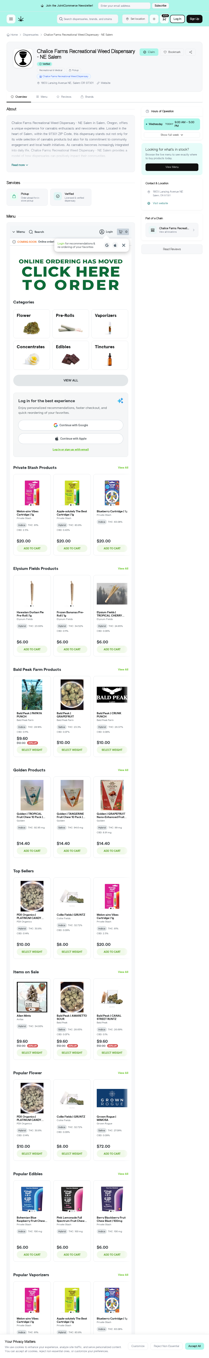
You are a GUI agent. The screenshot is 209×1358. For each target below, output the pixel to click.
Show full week (170, 134)
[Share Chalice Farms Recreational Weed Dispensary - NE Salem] (191, 52)
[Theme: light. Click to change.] (154, 18)
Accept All (194, 1346)
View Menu (172, 167)
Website (105, 82)
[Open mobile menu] (11, 18)
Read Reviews (172, 249)
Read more (18, 164)
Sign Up (194, 18)
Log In (177, 18)
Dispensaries (31, 34)
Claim (151, 52)
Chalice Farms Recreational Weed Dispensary (65, 76)
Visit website (160, 203)
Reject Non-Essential (166, 1346)
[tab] (19, 97)
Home (14, 34)
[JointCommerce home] (21, 19)
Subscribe (160, 5)
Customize (138, 1346)
